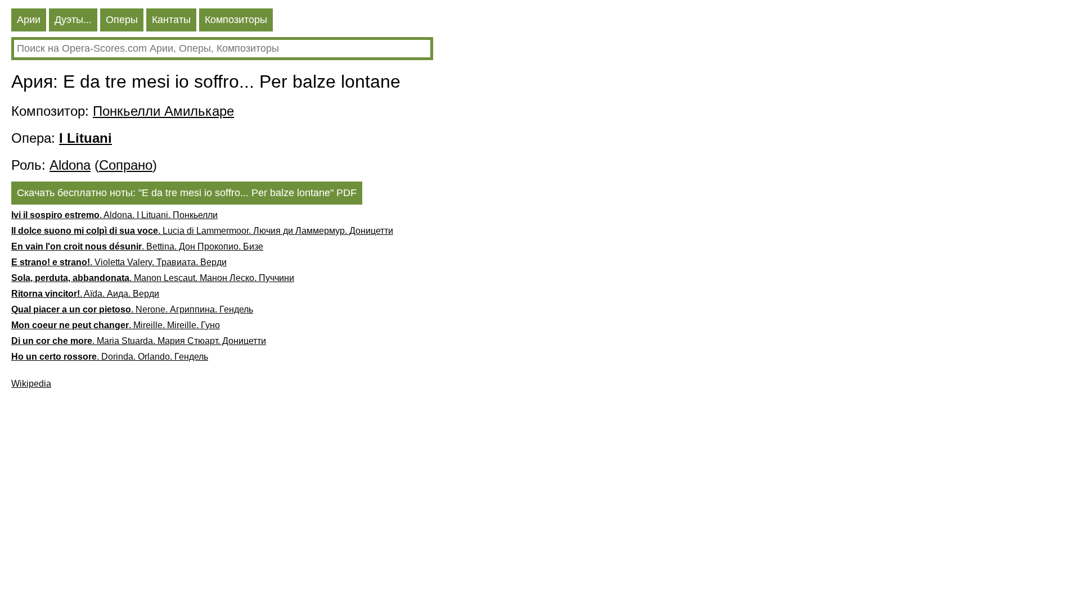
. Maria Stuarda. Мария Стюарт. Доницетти (138, 341)
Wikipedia (31, 383)
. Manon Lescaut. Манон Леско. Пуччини (152, 278)
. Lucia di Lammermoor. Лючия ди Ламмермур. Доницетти (202, 230)
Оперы (122, 19)
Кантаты (171, 19)
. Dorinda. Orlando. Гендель (109, 356)
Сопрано (125, 165)
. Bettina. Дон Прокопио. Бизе (137, 246)
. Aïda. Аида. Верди (85, 293)
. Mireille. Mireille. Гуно (115, 325)
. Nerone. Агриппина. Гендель (132, 309)
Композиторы (236, 19)
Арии (28, 19)
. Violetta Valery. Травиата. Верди (119, 262)
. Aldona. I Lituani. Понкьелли (114, 215)
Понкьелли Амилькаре (163, 111)
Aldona (70, 165)
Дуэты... (73, 19)
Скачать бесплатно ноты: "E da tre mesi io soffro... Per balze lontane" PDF (187, 192)
